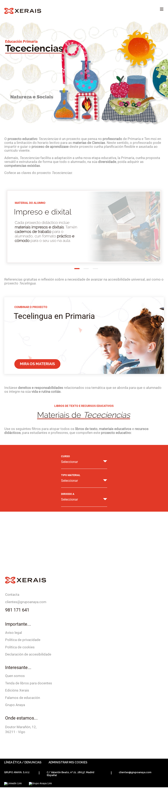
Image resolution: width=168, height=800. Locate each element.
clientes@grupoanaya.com (25, 602)
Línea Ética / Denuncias (22, 762)
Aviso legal (13, 633)
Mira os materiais (37, 364)
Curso (65, 456)
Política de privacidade (22, 640)
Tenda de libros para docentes (28, 683)
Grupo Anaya (15, 705)
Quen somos (15, 676)
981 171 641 (17, 610)
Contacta (12, 594)
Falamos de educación (22, 698)
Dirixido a (67, 494)
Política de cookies (20, 647)
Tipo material (70, 475)
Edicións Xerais (17, 690)
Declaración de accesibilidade (28, 654)
